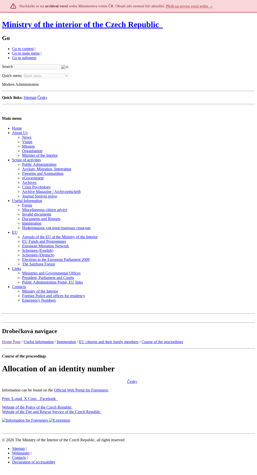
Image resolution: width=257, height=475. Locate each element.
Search (7, 66)
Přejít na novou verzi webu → (189, 6)
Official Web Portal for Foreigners (81, 390)
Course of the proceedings (162, 342)
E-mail (17, 399)
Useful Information (39, 342)
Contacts (19, 457)
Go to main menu (26, 53)
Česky (42, 97)
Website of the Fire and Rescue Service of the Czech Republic (51, 412)
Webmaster (21, 453)
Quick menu (12, 75)
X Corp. (31, 399)
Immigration (66, 342)
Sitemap (30, 97)
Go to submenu (24, 58)
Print (6, 399)
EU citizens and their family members (109, 342)
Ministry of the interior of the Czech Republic (80, 24)
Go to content (23, 49)
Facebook (48, 399)
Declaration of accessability (33, 462)
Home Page (11, 342)
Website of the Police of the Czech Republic (37, 407)
